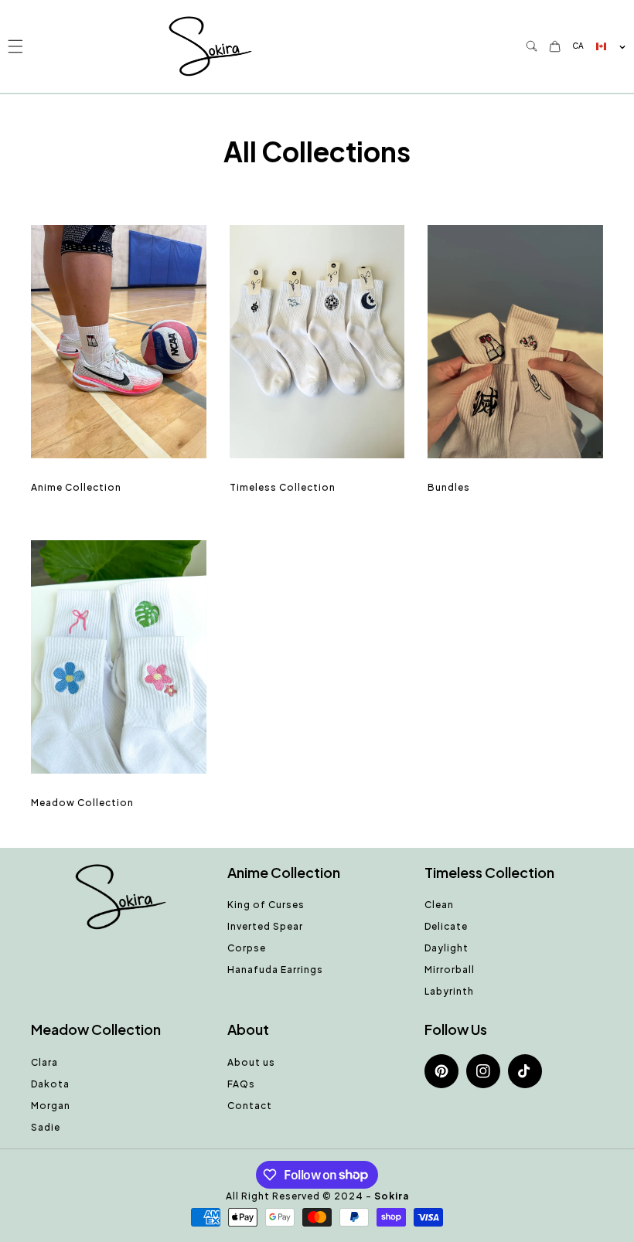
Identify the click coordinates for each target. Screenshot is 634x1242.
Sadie (45, 1127)
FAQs (241, 1084)
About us (251, 1062)
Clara (44, 1062)
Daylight (446, 948)
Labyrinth (449, 991)
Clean (439, 904)
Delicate (446, 926)
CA (578, 45)
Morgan (50, 1105)
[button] (15, 46)
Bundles (449, 487)
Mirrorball (449, 969)
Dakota (50, 1084)
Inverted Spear (265, 926)
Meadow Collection (82, 802)
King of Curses (266, 904)
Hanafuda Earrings (275, 969)
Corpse (246, 948)
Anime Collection (76, 487)
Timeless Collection (283, 487)
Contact (249, 1105)
